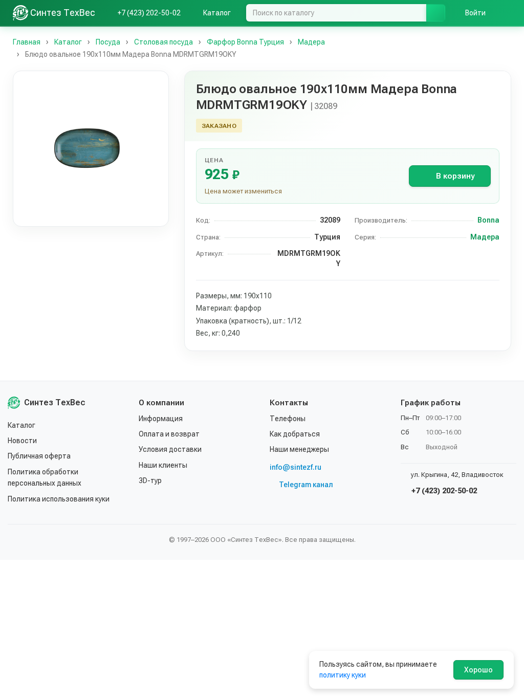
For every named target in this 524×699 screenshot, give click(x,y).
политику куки (342, 675)
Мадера (484, 237)
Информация (161, 418)
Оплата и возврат (169, 434)
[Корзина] (506, 13)
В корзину (455, 176)
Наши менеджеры (299, 449)
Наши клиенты (163, 465)
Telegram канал (306, 484)
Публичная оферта (39, 456)
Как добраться (295, 434)
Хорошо (478, 670)
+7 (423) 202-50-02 (443, 490)
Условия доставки (170, 449)
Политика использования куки (59, 499)
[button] (91, 149)
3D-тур (150, 480)
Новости (22, 440)
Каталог (21, 425)
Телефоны (287, 418)
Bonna (488, 220)
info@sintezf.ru (295, 467)
